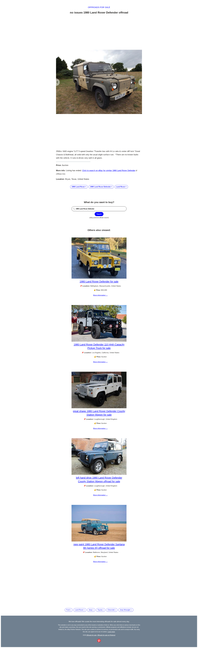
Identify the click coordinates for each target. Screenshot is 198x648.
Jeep (90, 610)
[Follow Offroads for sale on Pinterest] (99, 642)
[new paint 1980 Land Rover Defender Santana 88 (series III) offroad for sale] (99, 541)
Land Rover (120, 187)
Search (99, 214)
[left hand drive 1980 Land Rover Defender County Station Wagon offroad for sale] (99, 474)
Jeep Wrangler (125, 610)
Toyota (100, 610)
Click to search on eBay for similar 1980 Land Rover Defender (108, 170)
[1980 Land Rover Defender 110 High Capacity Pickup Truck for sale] (99, 341)
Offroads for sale (99, 7)
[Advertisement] (99, 32)
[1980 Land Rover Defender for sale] (99, 278)
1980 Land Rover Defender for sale (99, 281)
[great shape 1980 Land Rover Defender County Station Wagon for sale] (99, 408)
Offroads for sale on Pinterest (106, 635)
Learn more (111, 631)
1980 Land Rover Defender (100, 187)
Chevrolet (111, 610)
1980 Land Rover (78, 187)
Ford (68, 610)
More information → (100, 295)
